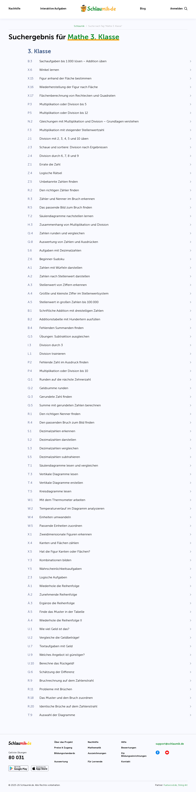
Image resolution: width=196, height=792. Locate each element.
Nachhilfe (14, 8)
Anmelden (176, 8)
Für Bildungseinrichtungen (133, 754)
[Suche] (186, 8)
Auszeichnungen (97, 753)
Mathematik (94, 747)
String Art (183, 785)
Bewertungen (128, 747)
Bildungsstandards (64, 753)
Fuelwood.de (170, 785)
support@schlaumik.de (170, 744)
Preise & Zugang (63, 747)
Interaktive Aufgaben (53, 8)
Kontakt (125, 761)
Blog (143, 8)
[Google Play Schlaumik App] (18, 768)
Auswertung (61, 761)
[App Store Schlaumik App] (39, 768)
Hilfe (123, 742)
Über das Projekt (63, 742)
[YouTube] (167, 753)
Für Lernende (95, 761)
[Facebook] (158, 753)
